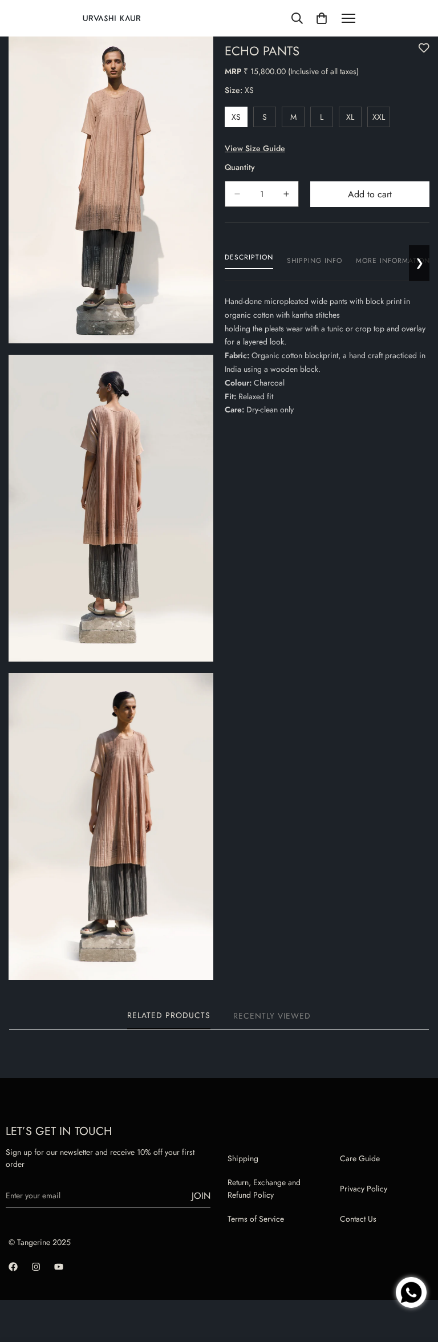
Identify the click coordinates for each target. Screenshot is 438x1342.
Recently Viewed (272, 1015)
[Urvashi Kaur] (111, 18)
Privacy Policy (363, 1188)
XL (354, 119)
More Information (393, 261)
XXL (381, 119)
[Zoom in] (195, 61)
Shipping (243, 1158)
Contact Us (358, 1219)
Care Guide (360, 1158)
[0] (322, 18)
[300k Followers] (13, 1266)
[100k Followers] (35, 1266)
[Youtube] (58, 1266)
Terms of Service (256, 1219)
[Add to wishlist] (423, 48)
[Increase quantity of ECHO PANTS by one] (286, 193)
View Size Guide (255, 148)
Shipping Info (314, 261)
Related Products (168, 1015)
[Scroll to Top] (416, 1255)
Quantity (240, 167)
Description (249, 257)
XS (240, 119)
